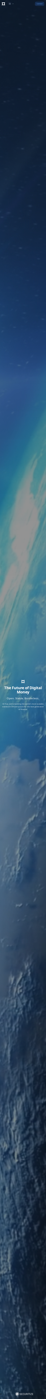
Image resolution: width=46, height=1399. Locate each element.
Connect (40, 4)
